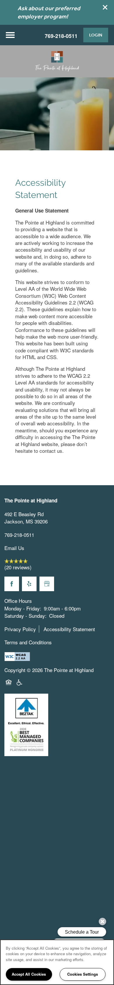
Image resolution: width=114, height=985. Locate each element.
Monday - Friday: (22, 608)
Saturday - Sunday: (25, 615)
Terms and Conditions (28, 642)
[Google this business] (46, 584)
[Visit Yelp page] (29, 584)
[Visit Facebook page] (11, 584)
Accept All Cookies (29, 974)
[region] (57, 962)
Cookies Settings (82, 974)
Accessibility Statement (69, 629)
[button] (105, 7)
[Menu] (10, 35)
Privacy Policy (20, 629)
